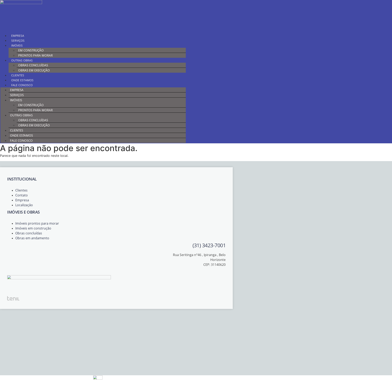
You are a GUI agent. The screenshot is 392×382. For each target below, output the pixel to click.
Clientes (17, 75)
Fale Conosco (22, 85)
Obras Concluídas (33, 65)
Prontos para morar (35, 55)
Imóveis (17, 45)
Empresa (17, 36)
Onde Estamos (22, 80)
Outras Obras (22, 60)
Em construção (31, 50)
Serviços (17, 40)
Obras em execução (34, 70)
